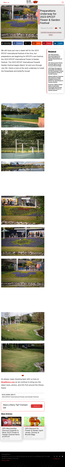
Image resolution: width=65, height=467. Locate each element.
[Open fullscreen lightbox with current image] (22, 115)
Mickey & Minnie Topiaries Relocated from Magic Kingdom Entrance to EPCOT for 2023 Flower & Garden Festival (55, 79)
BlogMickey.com (8, 382)
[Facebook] (54, 456)
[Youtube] (62, 456)
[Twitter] (57, 456)
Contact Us (56, 458)
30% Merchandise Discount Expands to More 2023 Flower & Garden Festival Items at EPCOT (10, 432)
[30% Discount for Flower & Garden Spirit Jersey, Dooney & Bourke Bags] (34, 422)
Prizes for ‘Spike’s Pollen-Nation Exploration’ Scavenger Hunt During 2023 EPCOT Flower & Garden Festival (55, 87)
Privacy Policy (5, 460)
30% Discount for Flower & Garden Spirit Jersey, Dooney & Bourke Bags (34, 431)
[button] (63, 2)
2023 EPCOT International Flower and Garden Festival (20, 397)
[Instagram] (60, 456)
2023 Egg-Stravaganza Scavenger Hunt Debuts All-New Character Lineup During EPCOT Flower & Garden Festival (55, 71)
